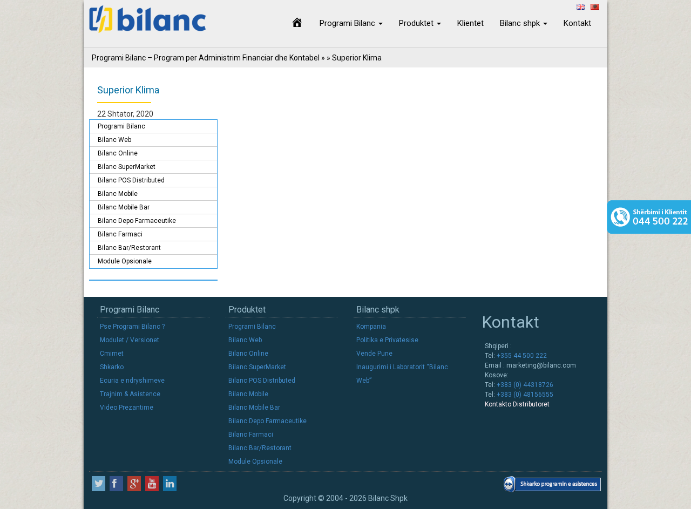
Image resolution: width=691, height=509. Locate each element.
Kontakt (577, 23)
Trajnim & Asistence (130, 394)
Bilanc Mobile (118, 194)
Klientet (470, 23)
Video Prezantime (126, 407)
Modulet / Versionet (129, 340)
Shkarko (112, 367)
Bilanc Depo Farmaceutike (137, 221)
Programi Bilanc (348, 23)
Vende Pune (374, 353)
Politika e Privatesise (387, 340)
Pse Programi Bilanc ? (132, 326)
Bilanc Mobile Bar (124, 207)
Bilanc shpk (521, 23)
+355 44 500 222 (521, 355)
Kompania (371, 326)
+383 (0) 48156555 (524, 394)
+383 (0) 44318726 (524, 385)
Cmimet (112, 353)
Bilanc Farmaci (120, 234)
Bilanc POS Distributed (131, 180)
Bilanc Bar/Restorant (129, 248)
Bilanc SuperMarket (126, 167)
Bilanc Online (118, 153)
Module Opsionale (125, 261)
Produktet (417, 23)
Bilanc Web (114, 140)
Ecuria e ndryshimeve (132, 380)
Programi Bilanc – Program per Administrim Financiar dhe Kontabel (206, 57)
